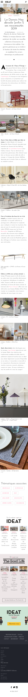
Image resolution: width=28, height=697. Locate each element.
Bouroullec (4, 231)
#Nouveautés (18, 498)
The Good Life (4, 673)
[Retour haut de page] (26, 640)
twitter (14, 687)
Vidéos (2, 659)
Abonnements (3, 665)
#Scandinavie (20, 503)
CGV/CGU (20, 634)
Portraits (5, 533)
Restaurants (24, 574)
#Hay (15, 493)
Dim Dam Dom (4, 678)
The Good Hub (4, 677)
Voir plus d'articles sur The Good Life (14, 600)
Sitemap (22, 639)
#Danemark (5, 493)
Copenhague (5, 76)
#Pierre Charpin (6, 503)
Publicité (21, 636)
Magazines (3, 667)
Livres (2, 669)
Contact (6, 639)
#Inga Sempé (5, 498)
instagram (17, 687)
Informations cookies (10, 636)
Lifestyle (2, 650)
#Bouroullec (6, 488)
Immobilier (5, 574)
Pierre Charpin (13, 286)
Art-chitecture (3, 656)
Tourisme (2, 654)
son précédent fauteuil (15, 148)
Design (10, 15)
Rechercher (26, 2)
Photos (2, 661)
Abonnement (14, 639)
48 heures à (14, 575)
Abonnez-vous (14, 624)
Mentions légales (11, 634)
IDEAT (2, 675)
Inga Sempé (11, 350)
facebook (11, 687)
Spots (2, 657)
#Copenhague (19, 488)
